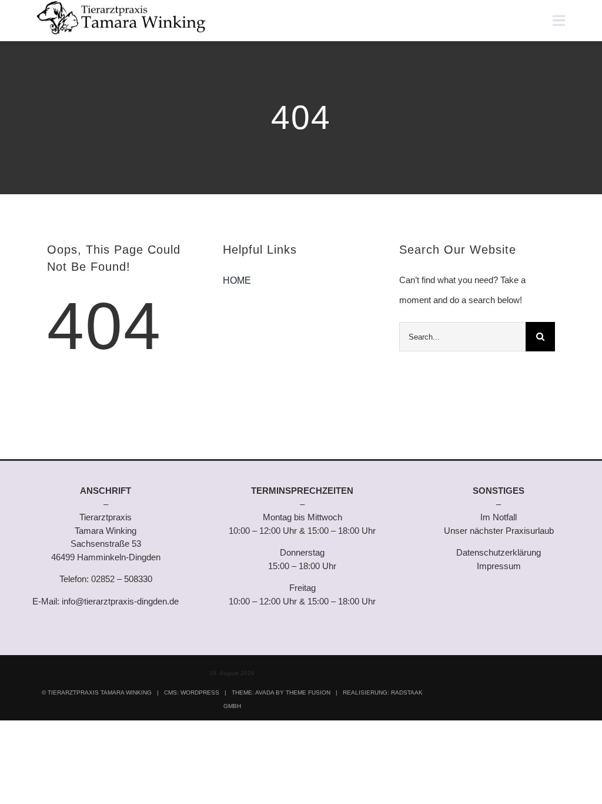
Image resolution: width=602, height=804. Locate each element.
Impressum (499, 566)
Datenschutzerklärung (498, 552)
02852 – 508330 (121, 579)
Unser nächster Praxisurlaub (499, 531)
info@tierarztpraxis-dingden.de (120, 601)
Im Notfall (498, 517)
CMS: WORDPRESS (191, 692)
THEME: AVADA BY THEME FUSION (281, 692)
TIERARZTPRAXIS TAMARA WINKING (100, 692)
